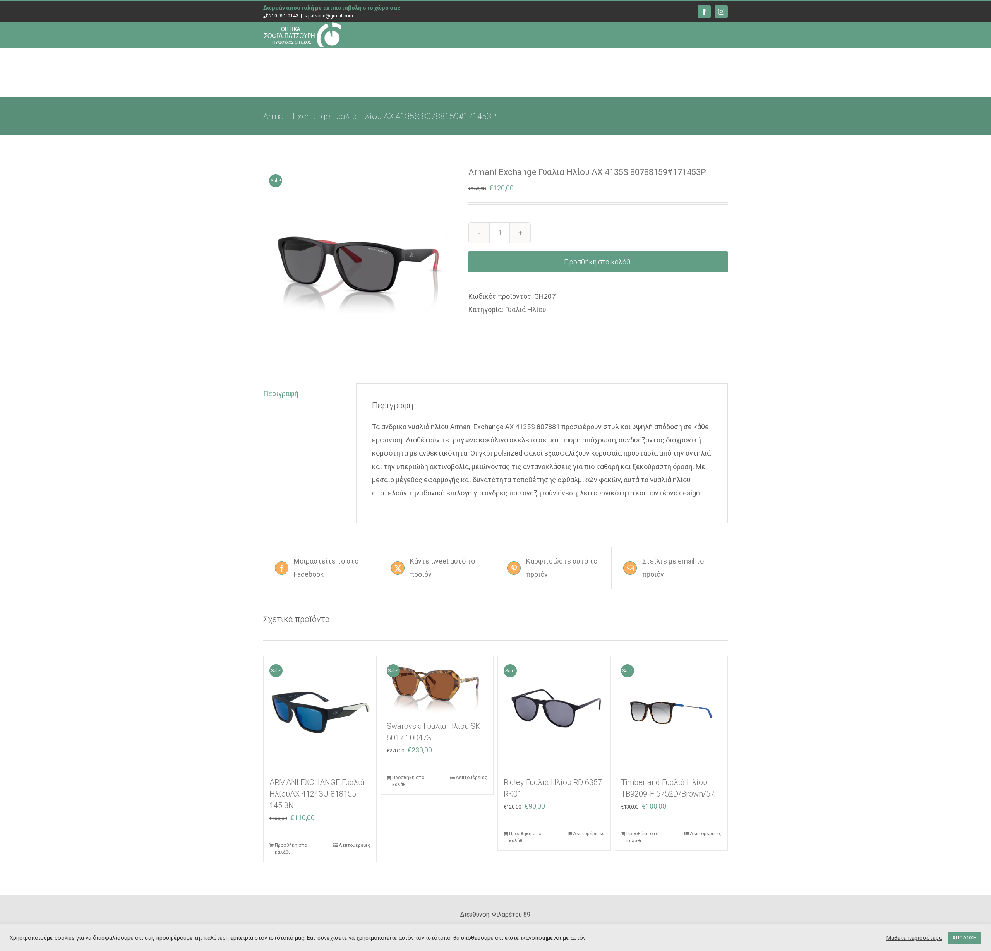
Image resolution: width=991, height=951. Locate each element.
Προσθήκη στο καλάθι (598, 262)
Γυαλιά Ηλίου (525, 309)
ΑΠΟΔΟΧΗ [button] (964, 938)
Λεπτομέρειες (354, 845)
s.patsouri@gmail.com (328, 16)
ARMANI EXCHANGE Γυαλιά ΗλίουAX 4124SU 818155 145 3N (317, 794)
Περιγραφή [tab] (280, 393)
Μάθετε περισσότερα (914, 937)
